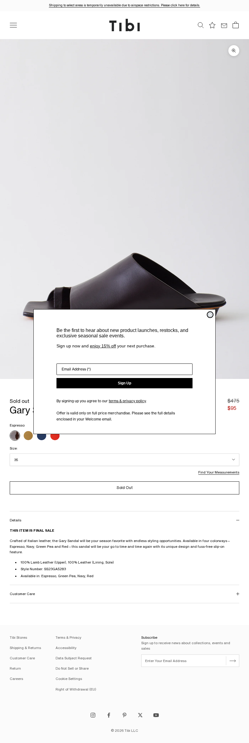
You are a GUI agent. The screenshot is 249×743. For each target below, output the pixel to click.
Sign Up (124, 383)
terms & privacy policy (127, 401)
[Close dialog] (210, 315)
